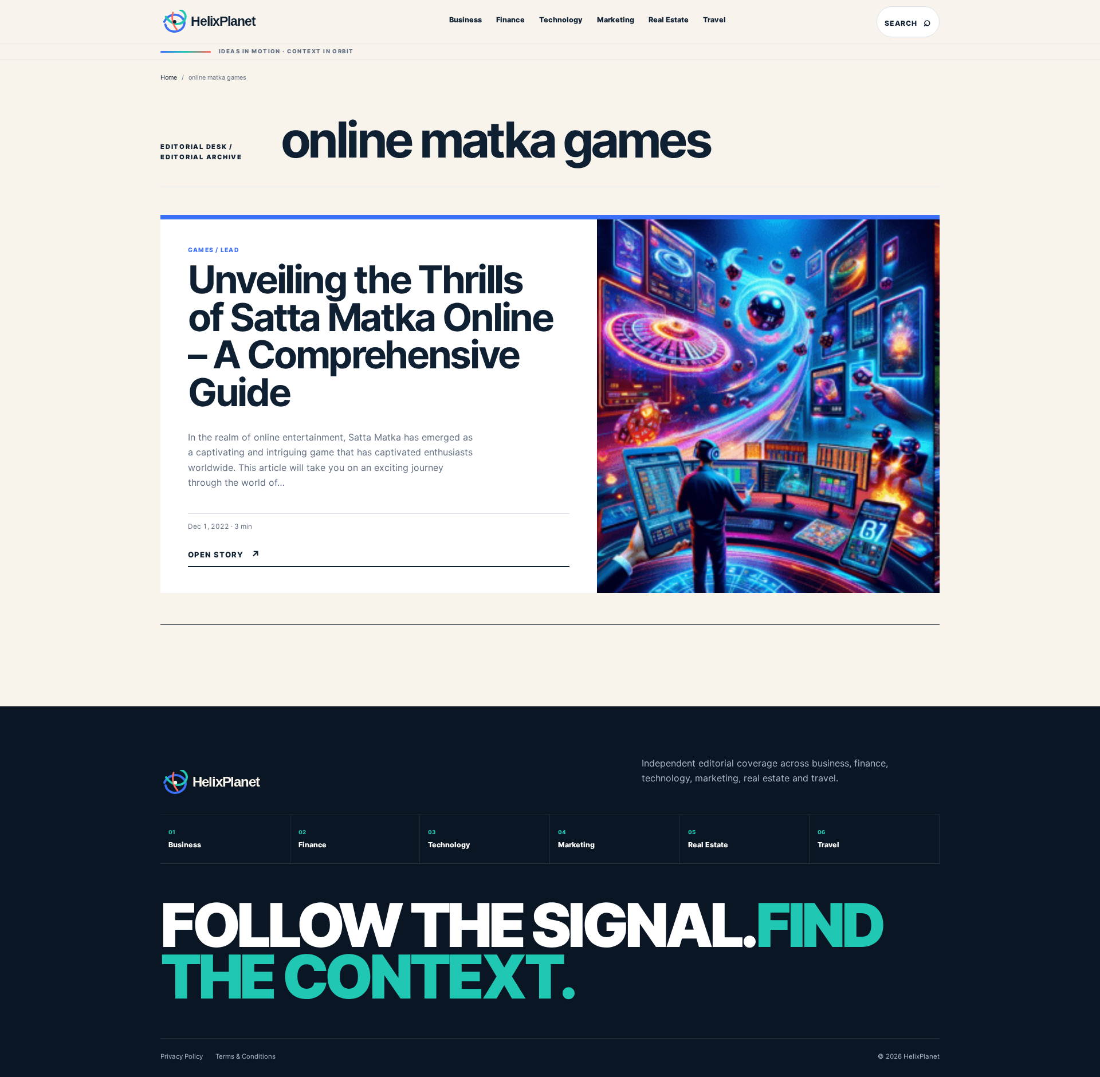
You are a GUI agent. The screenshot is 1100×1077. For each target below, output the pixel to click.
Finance (510, 19)
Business (465, 19)
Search (908, 21)
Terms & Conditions (245, 1056)
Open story (224, 554)
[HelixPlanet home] (232, 22)
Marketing (615, 19)
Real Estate (669, 19)
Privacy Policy (181, 1056)
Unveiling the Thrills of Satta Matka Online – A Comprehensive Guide (370, 336)
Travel (714, 19)
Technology (561, 19)
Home (168, 77)
